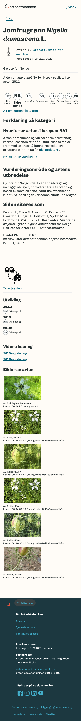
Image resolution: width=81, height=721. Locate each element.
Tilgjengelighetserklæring (56, 707)
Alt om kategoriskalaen (20, 111)
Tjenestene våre (25, 627)
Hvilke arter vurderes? (20, 157)
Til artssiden (12, 288)
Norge (9, 18)
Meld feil (51, 714)
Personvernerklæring (25, 707)
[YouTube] (40, 693)
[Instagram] (27, 693)
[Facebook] (20, 693)
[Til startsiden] (20, 7)
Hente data (18, 714)
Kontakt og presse (27, 633)
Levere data (35, 714)
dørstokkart (49, 150)
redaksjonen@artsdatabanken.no (36, 669)
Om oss (20, 621)
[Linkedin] (34, 693)
